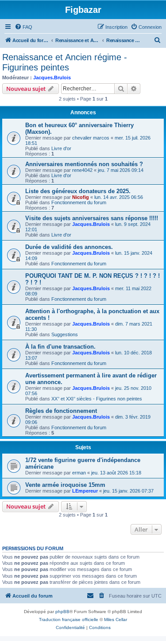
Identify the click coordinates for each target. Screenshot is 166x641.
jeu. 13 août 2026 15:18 (116, 472)
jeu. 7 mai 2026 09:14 (120, 170)
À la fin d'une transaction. (60, 346)
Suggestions (64, 334)
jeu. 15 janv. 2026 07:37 (128, 490)
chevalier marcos (90, 137)
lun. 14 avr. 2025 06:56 (118, 197)
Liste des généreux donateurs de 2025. (78, 191)
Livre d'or (61, 148)
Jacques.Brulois (52, 77)
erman (79, 472)
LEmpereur (85, 490)
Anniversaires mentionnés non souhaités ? (84, 164)
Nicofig (80, 197)
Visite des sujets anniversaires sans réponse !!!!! (91, 218)
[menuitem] (23, 27)
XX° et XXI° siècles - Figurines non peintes (96, 398)
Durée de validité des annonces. (69, 247)
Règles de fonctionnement (61, 411)
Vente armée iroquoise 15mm (65, 485)
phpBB (62, 611)
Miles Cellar (115, 619)
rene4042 (82, 170)
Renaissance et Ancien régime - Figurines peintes (64, 62)
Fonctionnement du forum (78, 202)
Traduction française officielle (68, 619)
